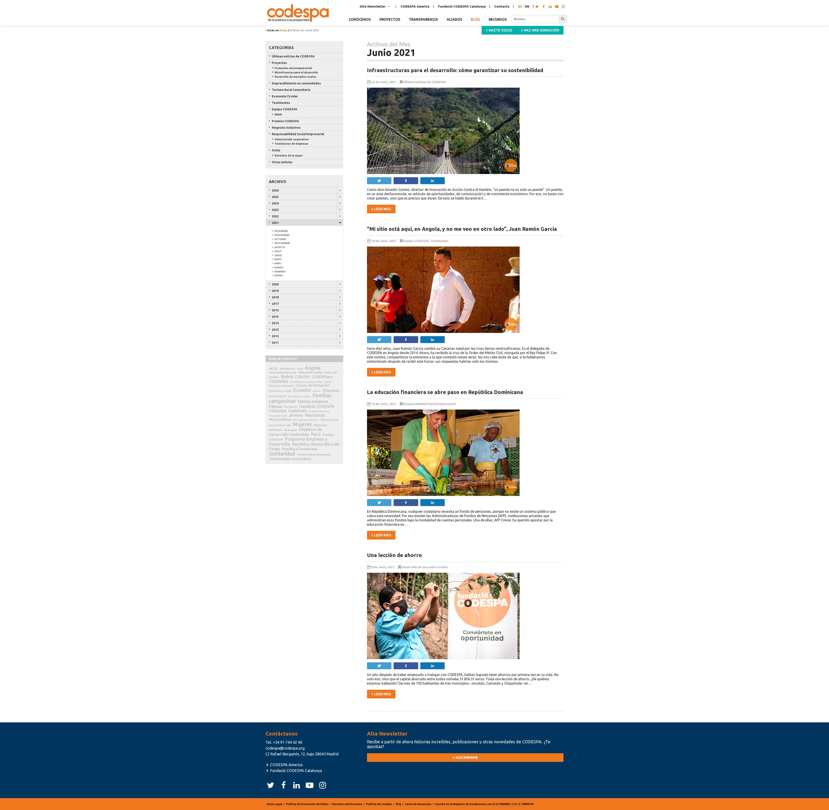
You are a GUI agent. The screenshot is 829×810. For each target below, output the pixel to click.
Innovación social (278, 415)
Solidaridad (282, 453)
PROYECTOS (390, 19)
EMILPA (317, 391)
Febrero (279, 271)
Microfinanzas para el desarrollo (296, 72)
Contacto (501, 6)
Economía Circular (285, 96)
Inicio (283, 30)
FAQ (398, 804)
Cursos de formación (312, 385)
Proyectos (279, 63)
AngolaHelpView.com (282, 372)
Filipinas (275, 406)
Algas (300, 368)
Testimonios (439, 241)
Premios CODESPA (285, 121)
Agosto (279, 247)
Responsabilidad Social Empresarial (429, 404)
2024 (275, 203)
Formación (290, 406)
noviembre (281, 235)
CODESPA (302, 377)
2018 (275, 297)
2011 (275, 342)
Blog (475, 19)
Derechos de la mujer (289, 155)
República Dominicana (299, 449)
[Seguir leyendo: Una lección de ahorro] (465, 616)
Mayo (278, 259)
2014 (275, 323)
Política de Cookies (379, 804)
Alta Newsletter (373, 6)
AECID (273, 368)
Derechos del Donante (347, 804)
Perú (316, 434)
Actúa (276, 150)
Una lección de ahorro (394, 555)
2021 (275, 223)
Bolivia (287, 376)
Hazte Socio (500, 30)
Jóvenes (296, 415)
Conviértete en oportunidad (306, 382)
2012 (275, 336)
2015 (275, 316)
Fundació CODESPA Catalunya (462, 6)
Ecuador (302, 390)
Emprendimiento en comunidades (296, 83)
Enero (278, 275)
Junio (278, 255)
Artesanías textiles (310, 372)
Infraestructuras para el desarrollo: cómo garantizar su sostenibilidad (455, 70)
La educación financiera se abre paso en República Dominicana (445, 392)
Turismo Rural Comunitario (291, 90)
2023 (275, 210)
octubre (280, 239)
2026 (275, 190)
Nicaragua (290, 429)
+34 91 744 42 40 (287, 742)
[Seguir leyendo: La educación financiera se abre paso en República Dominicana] (465, 453)
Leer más (382, 209)
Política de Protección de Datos (307, 804)
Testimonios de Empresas (291, 143)
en (527, 6)
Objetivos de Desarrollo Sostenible (295, 432)
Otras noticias (282, 162)
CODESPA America (414, 6)
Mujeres (302, 424)
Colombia (278, 381)
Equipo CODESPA (416, 241)
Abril (278, 263)
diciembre (281, 231)
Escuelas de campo (299, 396)
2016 (275, 310)
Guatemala (297, 410)
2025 (275, 197)
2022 (275, 216)
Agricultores (287, 368)
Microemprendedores (306, 419)
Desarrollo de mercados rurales (425, 567)
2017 (275, 303)
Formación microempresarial (293, 68)
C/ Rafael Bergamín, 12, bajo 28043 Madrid (302, 754)
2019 (275, 291)
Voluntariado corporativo (292, 139)
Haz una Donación (541, 30)
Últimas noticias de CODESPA (424, 82)
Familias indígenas (312, 401)
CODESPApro (322, 377)
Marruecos (315, 415)
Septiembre (282, 243)
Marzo (278, 267)
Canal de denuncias (418, 804)
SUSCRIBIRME (466, 757)
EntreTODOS (277, 396)
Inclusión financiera (319, 411)
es (520, 6)
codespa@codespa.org (285, 748)
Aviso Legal (274, 804)
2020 (275, 284)
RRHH (278, 114)
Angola (312, 367)
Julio (277, 251)
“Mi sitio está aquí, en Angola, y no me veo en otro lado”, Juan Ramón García (462, 229)
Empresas (331, 390)
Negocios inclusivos (286, 127)
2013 (275, 329)
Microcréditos (280, 419)
